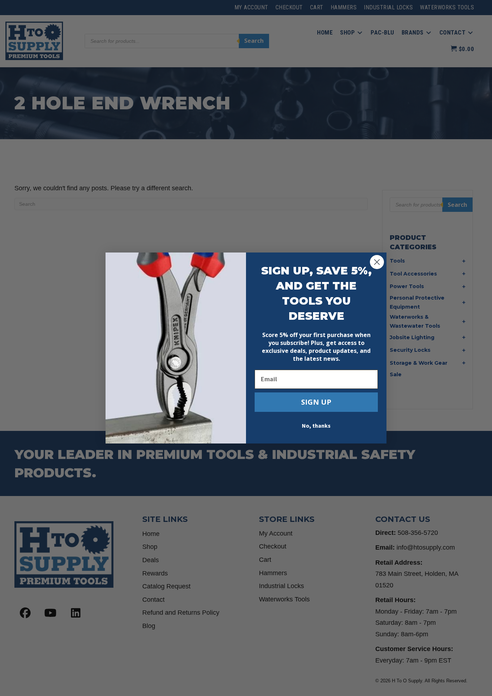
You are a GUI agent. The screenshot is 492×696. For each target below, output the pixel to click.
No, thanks (316, 426)
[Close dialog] (377, 262)
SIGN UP (316, 402)
